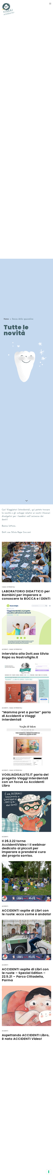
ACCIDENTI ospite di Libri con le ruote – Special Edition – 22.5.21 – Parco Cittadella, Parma (25, 974)
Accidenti (5, 649)
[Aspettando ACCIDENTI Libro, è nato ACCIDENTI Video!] (26, 1006)
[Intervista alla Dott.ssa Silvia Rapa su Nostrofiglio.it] (26, 624)
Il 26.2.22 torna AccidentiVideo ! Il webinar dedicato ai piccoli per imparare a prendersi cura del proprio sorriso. (24, 848)
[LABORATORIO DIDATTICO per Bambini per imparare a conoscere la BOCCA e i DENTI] (26, 562)
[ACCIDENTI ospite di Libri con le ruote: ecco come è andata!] (26, 881)
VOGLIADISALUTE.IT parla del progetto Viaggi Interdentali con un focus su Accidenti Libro (25, 780)
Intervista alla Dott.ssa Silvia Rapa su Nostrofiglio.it (25, 655)
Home (6, 319)
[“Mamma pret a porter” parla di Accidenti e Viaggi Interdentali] (26, 683)
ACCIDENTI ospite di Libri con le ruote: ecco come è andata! (26, 912)
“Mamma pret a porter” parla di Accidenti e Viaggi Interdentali (26, 715)
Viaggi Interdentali (8, 587)
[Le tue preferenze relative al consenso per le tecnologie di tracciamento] (48, 1171)
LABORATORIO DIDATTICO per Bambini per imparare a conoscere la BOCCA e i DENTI (26, 595)
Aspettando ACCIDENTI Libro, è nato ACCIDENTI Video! (25, 1037)
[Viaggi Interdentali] (8, 9)
